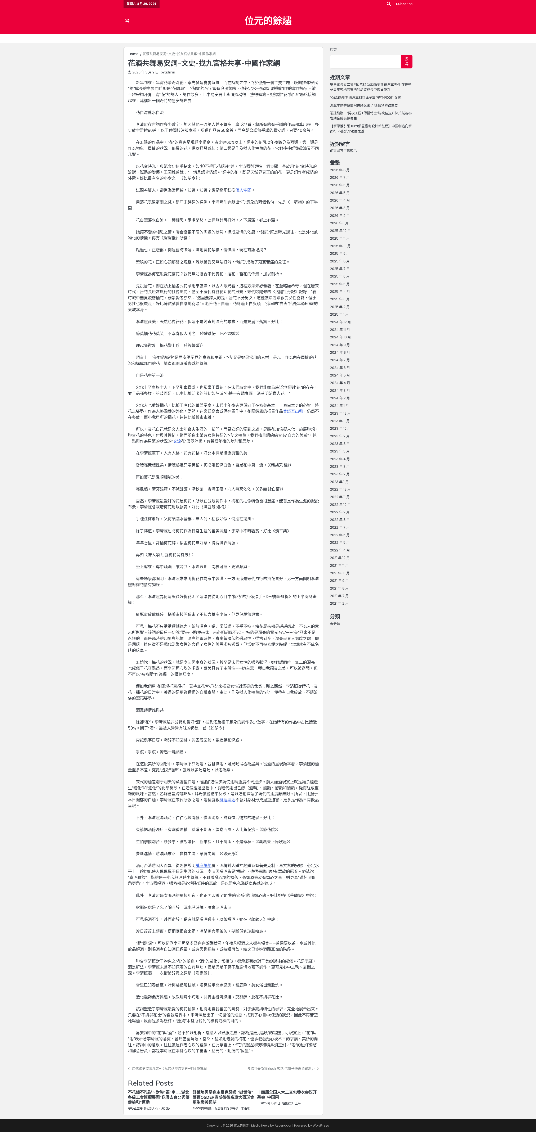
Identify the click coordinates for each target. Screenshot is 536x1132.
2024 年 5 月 (340, 375)
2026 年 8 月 (340, 169)
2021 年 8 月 (339, 588)
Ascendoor (283, 1125)
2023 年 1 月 (339, 481)
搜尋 (333, 49)
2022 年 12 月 (340, 489)
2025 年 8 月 (340, 261)
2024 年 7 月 (340, 360)
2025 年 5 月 (340, 284)
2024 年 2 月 (340, 398)
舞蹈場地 (227, 800)
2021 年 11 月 (339, 565)
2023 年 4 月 (340, 459)
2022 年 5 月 (340, 542)
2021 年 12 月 (340, 557)
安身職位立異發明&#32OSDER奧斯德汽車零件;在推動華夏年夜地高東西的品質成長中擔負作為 (370, 87)
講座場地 (203, 866)
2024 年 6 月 (340, 367)
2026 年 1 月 (339, 223)
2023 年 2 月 (340, 474)
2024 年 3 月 (340, 390)
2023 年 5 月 (340, 451)
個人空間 (243, 190)
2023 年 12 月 (340, 413)
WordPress (321, 1125)
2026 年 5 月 (340, 192)
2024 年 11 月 (340, 329)
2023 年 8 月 (340, 443)
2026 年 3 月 (340, 208)
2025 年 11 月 (340, 238)
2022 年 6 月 (340, 535)
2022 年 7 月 (340, 527)
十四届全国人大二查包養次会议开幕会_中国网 (287, 1095)
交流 (177, 441)
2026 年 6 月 (340, 185)
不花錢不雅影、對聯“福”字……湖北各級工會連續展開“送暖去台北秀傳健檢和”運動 (158, 1097)
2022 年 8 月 (340, 519)
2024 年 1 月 (339, 405)
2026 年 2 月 (340, 215)
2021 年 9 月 (339, 580)
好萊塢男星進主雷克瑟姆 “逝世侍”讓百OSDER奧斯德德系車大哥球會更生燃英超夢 (223, 1097)
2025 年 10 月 (340, 246)
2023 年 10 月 (340, 428)
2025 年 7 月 (340, 268)
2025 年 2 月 (340, 307)
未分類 (335, 623)
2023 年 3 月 (340, 466)
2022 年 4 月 (340, 550)
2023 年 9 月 (340, 436)
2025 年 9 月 (340, 253)
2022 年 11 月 (340, 497)
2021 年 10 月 (340, 573)
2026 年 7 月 (340, 177)
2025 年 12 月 (340, 230)
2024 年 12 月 (340, 322)
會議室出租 (293, 411)
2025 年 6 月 (340, 276)
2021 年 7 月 (339, 596)
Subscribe (404, 4)
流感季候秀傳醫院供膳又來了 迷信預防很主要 (364, 105)
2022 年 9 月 (340, 512)
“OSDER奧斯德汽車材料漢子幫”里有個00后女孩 (365, 97)
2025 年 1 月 (339, 314)
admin (170, 72)
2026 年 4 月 (340, 200)
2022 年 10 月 (340, 504)
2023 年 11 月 (340, 421)
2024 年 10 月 (340, 337)
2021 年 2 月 (339, 603)
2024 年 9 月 (340, 344)
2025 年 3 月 (340, 299)
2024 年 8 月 (340, 352)
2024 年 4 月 (340, 382)
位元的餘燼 (268, 20)
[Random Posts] (127, 21)
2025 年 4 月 (340, 291)
